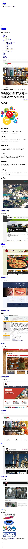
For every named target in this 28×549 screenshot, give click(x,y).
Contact (4, 56)
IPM (1, 443)
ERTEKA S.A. (3, 244)
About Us (5, 36)
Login (2, 6)
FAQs (4, 4)
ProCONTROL (3, 410)
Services (5, 41)
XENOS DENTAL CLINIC (5, 310)
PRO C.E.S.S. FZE (4, 476)
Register (13, 6)
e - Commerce (9, 45)
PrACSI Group (3, 510)
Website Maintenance (11, 48)
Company (8, 38)
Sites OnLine (9, 51)
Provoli (3, 29)
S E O (7, 47)
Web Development (10, 42)
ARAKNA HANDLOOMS (5, 377)
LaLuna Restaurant (4, 277)
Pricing (4, 3)
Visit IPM (25, 99)
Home (4, 1)
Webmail (5, 58)
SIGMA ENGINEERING (5, 211)
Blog (4, 54)
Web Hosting (9, 43)
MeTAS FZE (3, 343)
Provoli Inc (11, 538)
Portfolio (5, 50)
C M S (7, 46)
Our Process (8, 39)
